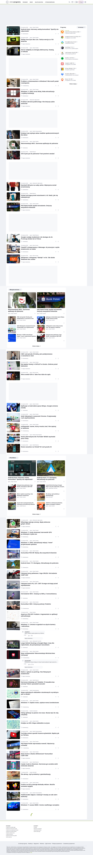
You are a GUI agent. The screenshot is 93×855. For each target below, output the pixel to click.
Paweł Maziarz (33, 151)
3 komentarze (25, 33)
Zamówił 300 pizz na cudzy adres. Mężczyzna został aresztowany (38, 186)
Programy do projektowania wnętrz (12, 830)
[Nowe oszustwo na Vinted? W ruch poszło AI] (13, 448)
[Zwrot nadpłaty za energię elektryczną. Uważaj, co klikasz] (13, 51)
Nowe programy (9, 837)
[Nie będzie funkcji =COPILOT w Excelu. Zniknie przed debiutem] (13, 365)
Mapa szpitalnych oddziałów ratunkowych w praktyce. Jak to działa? (40, 693)
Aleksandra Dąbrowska (34, 99)
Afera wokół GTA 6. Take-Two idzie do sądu (35, 374)
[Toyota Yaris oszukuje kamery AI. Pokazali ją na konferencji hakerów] (12, 506)
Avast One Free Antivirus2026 (72, 32)
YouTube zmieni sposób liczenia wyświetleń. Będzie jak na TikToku (40, 734)
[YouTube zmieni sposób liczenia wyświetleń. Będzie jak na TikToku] (13, 734)
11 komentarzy (25, 748)
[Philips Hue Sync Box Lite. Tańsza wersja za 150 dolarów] (13, 41)
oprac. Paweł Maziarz (34, 235)
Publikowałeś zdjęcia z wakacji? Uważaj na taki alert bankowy (39, 795)
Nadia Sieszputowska (34, 690)
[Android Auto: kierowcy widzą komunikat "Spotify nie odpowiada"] (13, 30)
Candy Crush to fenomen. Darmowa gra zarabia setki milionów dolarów (39, 765)
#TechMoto (13, 457)
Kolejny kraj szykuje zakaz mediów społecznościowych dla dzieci (40, 134)
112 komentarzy (25, 657)
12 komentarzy (25, 85)
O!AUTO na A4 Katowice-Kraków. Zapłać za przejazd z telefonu (54, 503)
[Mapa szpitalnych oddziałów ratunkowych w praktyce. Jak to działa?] (13, 693)
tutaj (31, 852)
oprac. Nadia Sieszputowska (36, 131)
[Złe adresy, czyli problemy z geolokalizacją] (41, 497)
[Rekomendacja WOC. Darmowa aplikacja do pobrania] (13, 144)
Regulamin (36, 843)
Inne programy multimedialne (71, 59)
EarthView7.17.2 (69, 47)
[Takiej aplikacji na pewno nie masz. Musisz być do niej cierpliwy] (13, 714)
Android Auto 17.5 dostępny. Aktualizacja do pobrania (47, 478)
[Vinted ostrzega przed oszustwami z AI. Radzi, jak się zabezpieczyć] (13, 196)
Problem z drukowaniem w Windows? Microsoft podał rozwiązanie (40, 82)
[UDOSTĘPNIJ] (58, 33)
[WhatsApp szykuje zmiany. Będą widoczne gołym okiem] (13, 523)
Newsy (31, 2)
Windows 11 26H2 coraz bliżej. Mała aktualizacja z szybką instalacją (37, 92)
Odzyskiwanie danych (69, 43)
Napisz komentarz (26, 44)
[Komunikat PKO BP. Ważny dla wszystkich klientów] (13, 554)
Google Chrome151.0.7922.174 (72, 36)
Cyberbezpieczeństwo (37, 830)
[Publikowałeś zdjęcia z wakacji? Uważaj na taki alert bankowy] (13, 796)
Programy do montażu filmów (11, 831)
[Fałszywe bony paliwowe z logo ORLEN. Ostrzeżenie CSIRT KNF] (41, 338)
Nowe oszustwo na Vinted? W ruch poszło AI (36, 447)
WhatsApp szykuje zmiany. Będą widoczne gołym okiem (35, 523)
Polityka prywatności (57, 843)
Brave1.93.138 (68, 79)
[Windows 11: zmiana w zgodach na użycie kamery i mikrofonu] (13, 625)
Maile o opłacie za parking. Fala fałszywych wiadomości (25, 494)
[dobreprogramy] (16, 2)
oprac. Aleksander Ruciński (51, 488)
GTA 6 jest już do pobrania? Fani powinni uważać (37, 154)
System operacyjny (37, 831)
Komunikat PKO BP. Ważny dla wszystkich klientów (39, 553)
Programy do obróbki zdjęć (10, 827)
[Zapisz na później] (56, 33)
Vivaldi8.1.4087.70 (69, 63)
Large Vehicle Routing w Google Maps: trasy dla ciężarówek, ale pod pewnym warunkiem (55, 485)
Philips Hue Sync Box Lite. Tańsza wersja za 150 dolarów (37, 40)
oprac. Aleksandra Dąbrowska (36, 183)
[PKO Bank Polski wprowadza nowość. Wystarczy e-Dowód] (13, 745)
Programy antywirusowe (70, 33)
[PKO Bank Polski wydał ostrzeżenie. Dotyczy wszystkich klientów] (13, 207)
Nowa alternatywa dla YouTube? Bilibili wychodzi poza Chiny (38, 437)
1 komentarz (25, 147)
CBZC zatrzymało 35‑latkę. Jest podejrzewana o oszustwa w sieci (36, 355)
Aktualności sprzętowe (38, 828)
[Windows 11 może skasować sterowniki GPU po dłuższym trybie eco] (13, 533)
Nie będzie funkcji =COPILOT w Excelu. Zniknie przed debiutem (39, 365)
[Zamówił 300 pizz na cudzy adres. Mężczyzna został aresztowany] (13, 186)
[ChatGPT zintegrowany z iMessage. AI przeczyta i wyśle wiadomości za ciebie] (13, 248)
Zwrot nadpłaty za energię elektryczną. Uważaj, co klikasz (37, 50)
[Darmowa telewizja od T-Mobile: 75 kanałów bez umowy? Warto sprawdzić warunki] (13, 683)
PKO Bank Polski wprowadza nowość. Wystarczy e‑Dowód (37, 744)
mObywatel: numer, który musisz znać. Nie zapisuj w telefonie (54, 326)
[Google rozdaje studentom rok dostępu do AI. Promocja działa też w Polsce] (13, 238)
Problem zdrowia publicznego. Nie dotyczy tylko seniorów (38, 102)
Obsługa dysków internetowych (72, 75)
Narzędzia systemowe (69, 69)
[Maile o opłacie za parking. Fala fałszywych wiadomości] (12, 497)
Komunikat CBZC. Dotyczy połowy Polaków (36, 604)
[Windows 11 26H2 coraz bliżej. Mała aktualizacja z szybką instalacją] (13, 92)
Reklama (42, 843)
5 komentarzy (25, 536)
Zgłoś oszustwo (39, 2)
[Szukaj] (69, 2)
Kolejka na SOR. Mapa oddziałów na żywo (35, 723)
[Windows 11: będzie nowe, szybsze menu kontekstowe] (13, 704)
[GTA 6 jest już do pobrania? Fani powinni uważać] (13, 155)
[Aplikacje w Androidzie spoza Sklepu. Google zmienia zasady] (41, 320)
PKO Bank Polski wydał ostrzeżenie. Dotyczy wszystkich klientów (36, 206)
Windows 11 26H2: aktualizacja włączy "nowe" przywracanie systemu (26, 335)
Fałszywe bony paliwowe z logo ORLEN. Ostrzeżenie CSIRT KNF (54, 335)
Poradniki (35, 827)
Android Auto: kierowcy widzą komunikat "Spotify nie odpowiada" (39, 30)
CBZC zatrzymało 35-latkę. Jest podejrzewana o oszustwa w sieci (25, 317)
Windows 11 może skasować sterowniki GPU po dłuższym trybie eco (36, 533)
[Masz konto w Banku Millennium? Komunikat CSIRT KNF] (13, 755)
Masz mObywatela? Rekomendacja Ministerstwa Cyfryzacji (38, 654)
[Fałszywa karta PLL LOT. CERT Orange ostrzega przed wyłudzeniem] (13, 585)
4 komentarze (25, 96)
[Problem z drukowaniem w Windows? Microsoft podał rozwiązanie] (13, 82)
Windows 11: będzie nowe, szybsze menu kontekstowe (40, 702)
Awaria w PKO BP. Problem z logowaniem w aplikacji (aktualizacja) (39, 615)
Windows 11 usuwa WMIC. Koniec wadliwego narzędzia (40, 805)
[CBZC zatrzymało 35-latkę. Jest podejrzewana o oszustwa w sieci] (12, 320)
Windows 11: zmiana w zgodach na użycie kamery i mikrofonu (38, 625)
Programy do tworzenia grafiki (11, 835)
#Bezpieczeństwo (14, 289)
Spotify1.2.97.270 (69, 58)
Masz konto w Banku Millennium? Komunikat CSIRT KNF (37, 754)
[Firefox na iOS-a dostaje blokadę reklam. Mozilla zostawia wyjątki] (13, 786)
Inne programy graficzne (70, 53)
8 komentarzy (25, 629)
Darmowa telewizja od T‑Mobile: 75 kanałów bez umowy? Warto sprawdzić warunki (38, 683)
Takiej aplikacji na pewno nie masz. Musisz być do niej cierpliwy (39, 713)
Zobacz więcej (35, 346)
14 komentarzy (25, 707)
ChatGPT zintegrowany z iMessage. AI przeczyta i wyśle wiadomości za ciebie (40, 248)
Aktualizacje (80, 27)
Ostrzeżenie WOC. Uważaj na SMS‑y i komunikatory (39, 594)
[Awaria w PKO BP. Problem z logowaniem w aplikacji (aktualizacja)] (13, 615)
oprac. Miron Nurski (34, 245)
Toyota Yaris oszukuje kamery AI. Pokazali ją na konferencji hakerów (26, 503)
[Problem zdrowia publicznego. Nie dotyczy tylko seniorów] (13, 103)
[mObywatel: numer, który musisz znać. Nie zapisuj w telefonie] (41, 329)
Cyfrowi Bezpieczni (49, 2)
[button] (85, 2)
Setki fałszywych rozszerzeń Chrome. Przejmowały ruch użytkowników (26, 326)
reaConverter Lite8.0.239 (71, 52)
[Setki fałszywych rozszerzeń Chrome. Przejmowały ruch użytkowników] (12, 329)
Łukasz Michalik (49, 497)
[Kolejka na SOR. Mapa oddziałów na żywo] (13, 724)
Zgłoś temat (48, 843)
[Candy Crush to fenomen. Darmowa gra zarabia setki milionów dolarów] (13, 765)
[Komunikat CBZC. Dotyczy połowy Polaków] (13, 605)
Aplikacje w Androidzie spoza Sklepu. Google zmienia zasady (55, 317)
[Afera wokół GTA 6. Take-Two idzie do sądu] (13, 375)
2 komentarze (25, 189)
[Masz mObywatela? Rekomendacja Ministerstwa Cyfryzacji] (13, 654)
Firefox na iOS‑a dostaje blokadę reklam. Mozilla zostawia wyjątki (38, 785)
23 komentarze (25, 608)
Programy (25, 2)
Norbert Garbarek (33, 710)
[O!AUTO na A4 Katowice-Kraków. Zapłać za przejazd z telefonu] (41, 506)
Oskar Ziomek (32, 612)
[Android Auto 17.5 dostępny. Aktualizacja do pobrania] (51, 468)
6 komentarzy (25, 358)
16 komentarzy (25, 430)
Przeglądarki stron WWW (70, 37)
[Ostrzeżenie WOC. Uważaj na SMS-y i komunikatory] (13, 595)
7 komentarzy (25, 199)
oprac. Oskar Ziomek (34, 27)
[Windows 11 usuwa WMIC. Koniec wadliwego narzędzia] (13, 806)
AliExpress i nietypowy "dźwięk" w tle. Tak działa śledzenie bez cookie (38, 258)
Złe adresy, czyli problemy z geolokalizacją (52, 494)
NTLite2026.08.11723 (70, 68)
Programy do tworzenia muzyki (11, 828)
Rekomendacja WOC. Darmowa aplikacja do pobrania (39, 143)
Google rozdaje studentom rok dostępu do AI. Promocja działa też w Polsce (37, 238)
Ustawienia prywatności (69, 843)
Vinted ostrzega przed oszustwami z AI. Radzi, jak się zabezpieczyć (39, 196)
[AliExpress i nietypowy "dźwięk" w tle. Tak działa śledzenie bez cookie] (13, 259)
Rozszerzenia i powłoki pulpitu (71, 48)
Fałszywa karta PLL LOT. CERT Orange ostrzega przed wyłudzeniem (39, 584)
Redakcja (30, 843)
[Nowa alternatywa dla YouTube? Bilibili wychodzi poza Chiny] (13, 438)
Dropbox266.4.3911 (70, 73)
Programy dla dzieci (9, 834)
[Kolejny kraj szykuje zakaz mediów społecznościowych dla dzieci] (13, 134)
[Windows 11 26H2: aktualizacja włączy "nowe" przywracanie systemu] (12, 338)
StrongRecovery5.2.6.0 (70, 42)
